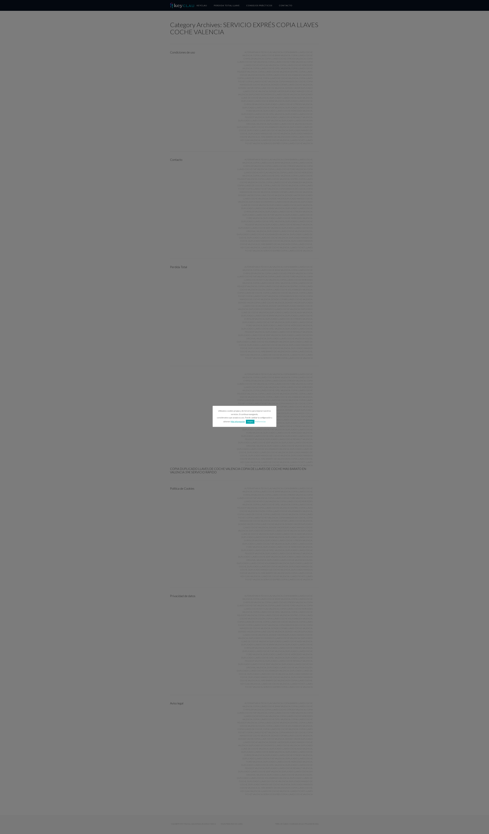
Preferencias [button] (260, 421)
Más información (238, 421)
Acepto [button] (250, 422)
